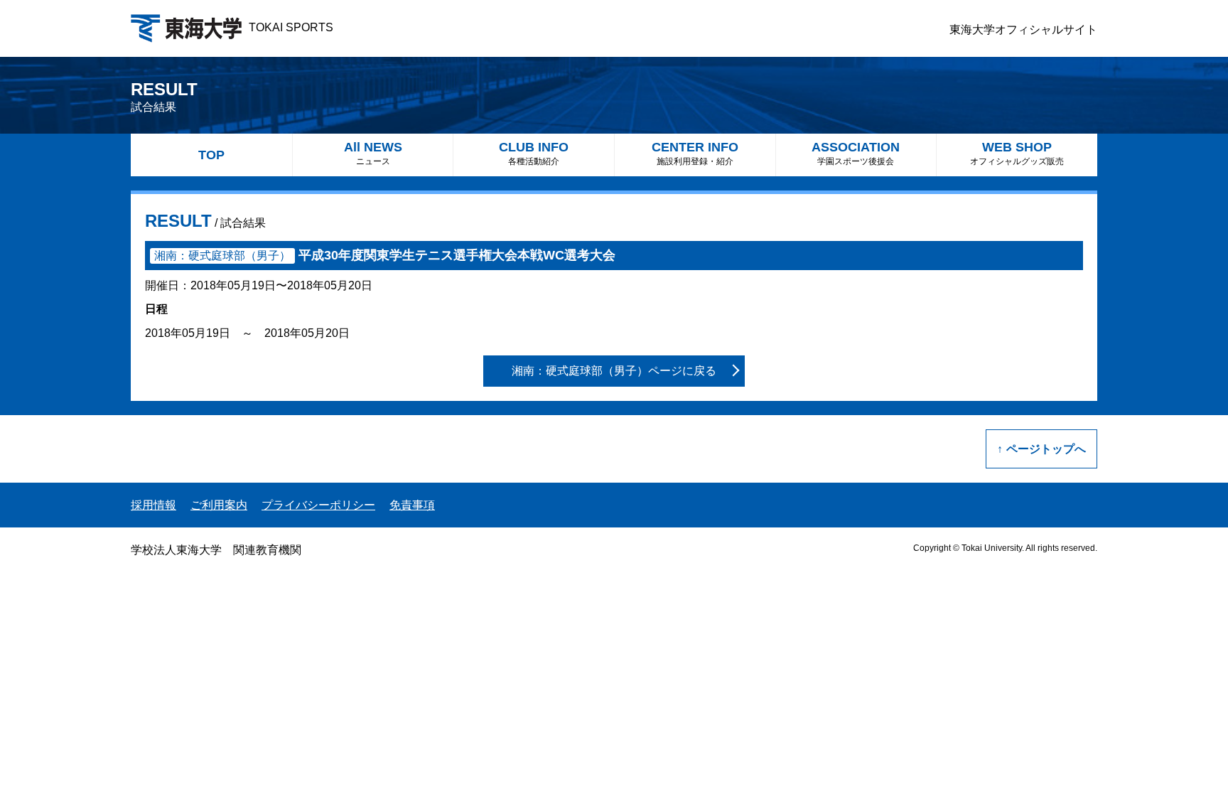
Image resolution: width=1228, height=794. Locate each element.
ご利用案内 (218, 505)
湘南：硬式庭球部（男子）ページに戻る (614, 371)
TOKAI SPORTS (291, 27)
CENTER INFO (695, 153)
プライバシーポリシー (318, 505)
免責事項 (412, 505)
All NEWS (373, 153)
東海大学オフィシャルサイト (1023, 29)
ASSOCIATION (856, 153)
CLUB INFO (534, 153)
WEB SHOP (1017, 153)
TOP (211, 155)
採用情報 (153, 505)
